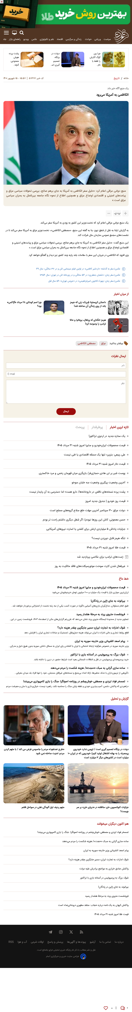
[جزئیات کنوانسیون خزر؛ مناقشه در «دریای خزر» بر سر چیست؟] (98, 783)
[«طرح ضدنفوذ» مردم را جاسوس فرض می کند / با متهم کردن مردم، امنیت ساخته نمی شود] (33, 725)
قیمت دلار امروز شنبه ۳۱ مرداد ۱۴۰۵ (105, 464)
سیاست (107, 39)
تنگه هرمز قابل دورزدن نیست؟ (108, 538)
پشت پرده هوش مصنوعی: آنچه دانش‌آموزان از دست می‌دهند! (13, 59)
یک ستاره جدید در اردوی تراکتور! (107, 436)
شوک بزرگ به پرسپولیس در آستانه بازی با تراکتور (97, 654)
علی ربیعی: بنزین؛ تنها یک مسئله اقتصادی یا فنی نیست (94, 454)
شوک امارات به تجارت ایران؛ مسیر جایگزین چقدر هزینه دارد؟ (91, 628)
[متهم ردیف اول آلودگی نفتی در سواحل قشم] (33, 783)
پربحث (80, 427)
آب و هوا (22, 942)
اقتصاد (60, 39)
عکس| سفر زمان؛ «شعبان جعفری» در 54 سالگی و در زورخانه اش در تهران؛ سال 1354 (80, 275)
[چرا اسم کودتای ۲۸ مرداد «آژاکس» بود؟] (54, 308)
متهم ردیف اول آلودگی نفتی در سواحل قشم (43, 807)
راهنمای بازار (15, 39)
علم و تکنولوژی (47, 39)
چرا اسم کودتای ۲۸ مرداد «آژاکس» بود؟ (24, 304)
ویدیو (26, 39)
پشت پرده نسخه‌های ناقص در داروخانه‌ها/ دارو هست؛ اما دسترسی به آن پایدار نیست (77, 492)
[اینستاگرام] (61, 932)
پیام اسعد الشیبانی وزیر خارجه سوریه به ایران (100, 641)
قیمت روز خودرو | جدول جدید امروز (105, 501)
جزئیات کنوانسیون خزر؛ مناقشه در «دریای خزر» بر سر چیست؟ (102, 809)
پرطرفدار (97, 427)
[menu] (6, 33)
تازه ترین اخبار (119, 427)
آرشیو (93, 942)
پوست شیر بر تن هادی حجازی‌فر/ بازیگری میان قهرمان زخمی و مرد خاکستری (82, 473)
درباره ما (119, 942)
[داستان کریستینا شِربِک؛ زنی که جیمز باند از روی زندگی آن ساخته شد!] (118, 308)
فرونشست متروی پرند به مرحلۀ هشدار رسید (100, 614)
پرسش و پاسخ (55, 942)
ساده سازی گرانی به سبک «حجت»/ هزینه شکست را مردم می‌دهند (88, 668)
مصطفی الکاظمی (87, 343)
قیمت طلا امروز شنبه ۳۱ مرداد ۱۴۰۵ (106, 547)
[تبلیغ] (66, 14)
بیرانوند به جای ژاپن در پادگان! (108, 601)
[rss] (81, 932)
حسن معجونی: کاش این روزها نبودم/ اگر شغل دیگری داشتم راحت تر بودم (84, 520)
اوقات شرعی (37, 942)
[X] (71, 932)
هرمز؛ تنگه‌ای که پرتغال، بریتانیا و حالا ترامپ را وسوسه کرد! (88, 322)
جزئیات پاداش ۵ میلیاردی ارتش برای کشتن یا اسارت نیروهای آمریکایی (85, 529)
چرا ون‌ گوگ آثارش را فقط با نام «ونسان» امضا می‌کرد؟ (95, 59)
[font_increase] (125, 213)
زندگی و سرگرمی (74, 39)
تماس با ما (105, 942)
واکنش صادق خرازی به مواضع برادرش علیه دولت (104, 869)
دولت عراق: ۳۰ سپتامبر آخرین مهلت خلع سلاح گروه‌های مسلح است (87, 510)
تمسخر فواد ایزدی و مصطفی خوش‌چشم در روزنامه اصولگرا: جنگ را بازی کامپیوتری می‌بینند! (74, 681)
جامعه (3, 39)
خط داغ (124, 579)
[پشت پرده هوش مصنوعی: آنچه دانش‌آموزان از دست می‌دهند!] (32, 59)
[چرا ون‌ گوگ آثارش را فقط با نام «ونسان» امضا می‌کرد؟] (113, 59)
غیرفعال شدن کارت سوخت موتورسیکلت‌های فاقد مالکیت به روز (90, 566)
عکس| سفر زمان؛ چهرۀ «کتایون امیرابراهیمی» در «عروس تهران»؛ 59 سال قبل (84, 281)
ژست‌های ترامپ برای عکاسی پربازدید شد (100, 557)
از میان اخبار (121, 294)
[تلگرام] (50, 932)
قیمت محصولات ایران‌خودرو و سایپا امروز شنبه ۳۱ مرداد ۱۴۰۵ (91, 445)
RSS (11, 942)
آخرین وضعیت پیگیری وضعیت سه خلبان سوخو (98, 482)
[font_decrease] (109, 213)
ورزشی (97, 39)
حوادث (88, 39)
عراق (103, 343)
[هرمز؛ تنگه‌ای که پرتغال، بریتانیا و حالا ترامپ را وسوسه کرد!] (118, 325)
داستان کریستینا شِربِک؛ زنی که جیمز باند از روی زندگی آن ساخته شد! (88, 304)
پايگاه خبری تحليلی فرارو (59, 950)
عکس (34, 39)
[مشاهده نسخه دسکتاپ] (14, 32)
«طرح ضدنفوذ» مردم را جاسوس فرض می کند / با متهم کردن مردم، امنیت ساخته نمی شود (34, 751)
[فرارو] (121, 36)
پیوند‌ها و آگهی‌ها (76, 942)
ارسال (66, 411)
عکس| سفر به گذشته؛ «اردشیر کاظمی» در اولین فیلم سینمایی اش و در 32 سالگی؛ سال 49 (78, 269)
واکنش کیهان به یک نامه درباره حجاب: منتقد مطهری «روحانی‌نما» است (93, 905)
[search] (22, 33)
